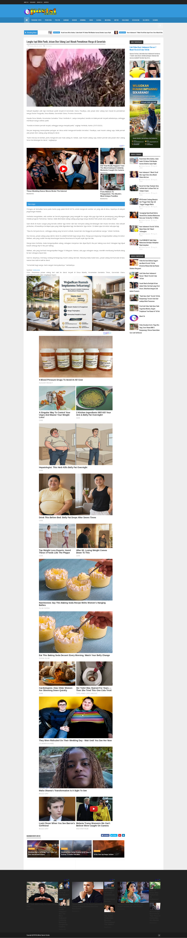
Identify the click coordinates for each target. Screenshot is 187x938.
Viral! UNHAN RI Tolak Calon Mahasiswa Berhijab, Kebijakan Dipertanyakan (148, 242)
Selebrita (146, 20)
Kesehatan (135, 20)
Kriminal (83, 20)
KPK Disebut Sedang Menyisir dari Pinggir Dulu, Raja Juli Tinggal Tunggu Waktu (148, 201)
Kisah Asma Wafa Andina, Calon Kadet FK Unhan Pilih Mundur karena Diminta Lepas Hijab (43, 32)
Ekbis (91, 20)
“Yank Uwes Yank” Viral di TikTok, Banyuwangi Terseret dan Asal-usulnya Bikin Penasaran (149, 298)
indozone (36, 270)
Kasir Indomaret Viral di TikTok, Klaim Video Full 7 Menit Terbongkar (149, 228)
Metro (116, 20)
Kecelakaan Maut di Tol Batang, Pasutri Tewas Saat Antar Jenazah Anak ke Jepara (42, 853)
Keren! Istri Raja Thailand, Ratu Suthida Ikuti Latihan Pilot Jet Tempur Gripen (161, 32)
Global (98, 20)
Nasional (108, 20)
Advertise (46, 2)
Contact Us (39, 2)
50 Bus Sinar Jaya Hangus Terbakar (104, 854)
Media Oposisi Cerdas (44, 935)
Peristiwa (48, 20)
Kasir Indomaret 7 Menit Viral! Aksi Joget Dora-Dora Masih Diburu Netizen (104, 32)
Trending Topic (36, 20)
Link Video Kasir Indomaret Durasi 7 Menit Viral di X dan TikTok (143, 48)
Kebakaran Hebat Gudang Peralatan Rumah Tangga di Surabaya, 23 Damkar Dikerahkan (76, 853)
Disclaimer (32, 2)
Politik (57, 20)
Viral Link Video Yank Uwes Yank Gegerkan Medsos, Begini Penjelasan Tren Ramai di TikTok (149, 308)
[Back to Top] (159, 935)
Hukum (74, 20)
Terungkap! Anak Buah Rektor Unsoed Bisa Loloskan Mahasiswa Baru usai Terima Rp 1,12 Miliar (149, 215)
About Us (142, 316)
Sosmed (155, 20)
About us (26, 2)
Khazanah (125, 20)
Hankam (66, 20)
